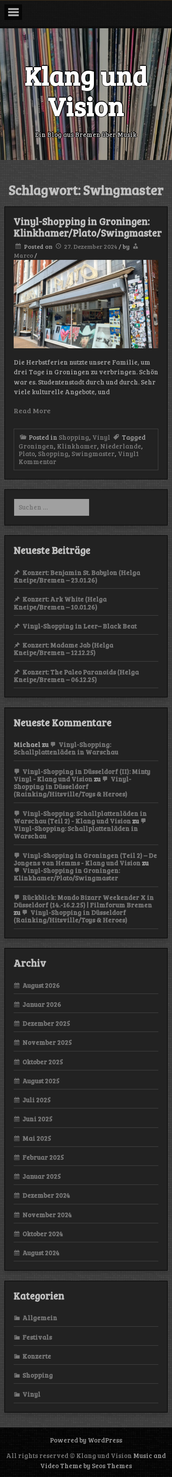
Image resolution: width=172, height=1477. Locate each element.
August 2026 (41, 985)
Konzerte (36, 1355)
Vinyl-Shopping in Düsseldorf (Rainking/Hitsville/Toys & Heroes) (72, 786)
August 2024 (41, 1252)
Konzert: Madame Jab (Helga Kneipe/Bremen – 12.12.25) (63, 648)
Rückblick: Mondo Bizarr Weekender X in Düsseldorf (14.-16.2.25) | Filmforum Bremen (84, 901)
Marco (23, 255)
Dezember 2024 (46, 1195)
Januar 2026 (41, 1004)
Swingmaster (93, 453)
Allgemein (39, 1317)
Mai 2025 (36, 1138)
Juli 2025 (36, 1099)
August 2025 (41, 1080)
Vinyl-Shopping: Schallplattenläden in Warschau (66, 748)
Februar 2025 (43, 1157)
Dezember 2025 (46, 1023)
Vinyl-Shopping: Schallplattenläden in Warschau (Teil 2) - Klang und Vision (80, 817)
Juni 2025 (37, 1118)
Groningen (36, 446)
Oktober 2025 (42, 1061)
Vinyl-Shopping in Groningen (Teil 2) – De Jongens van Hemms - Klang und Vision (85, 859)
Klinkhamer (77, 446)
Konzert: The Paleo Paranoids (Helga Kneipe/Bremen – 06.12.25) (76, 675)
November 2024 (47, 1214)
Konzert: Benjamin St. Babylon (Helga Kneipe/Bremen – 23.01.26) (77, 576)
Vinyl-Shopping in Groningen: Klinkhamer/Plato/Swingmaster (88, 226)
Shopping (74, 437)
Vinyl (101, 437)
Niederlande (120, 446)
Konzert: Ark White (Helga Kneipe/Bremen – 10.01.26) (60, 602)
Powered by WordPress (86, 1439)
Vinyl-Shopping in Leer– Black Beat (79, 625)
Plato (27, 453)
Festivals (37, 1336)
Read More (32, 410)
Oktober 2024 (42, 1233)
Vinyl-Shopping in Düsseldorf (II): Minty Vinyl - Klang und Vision (82, 775)
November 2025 (47, 1042)
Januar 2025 (41, 1176)
